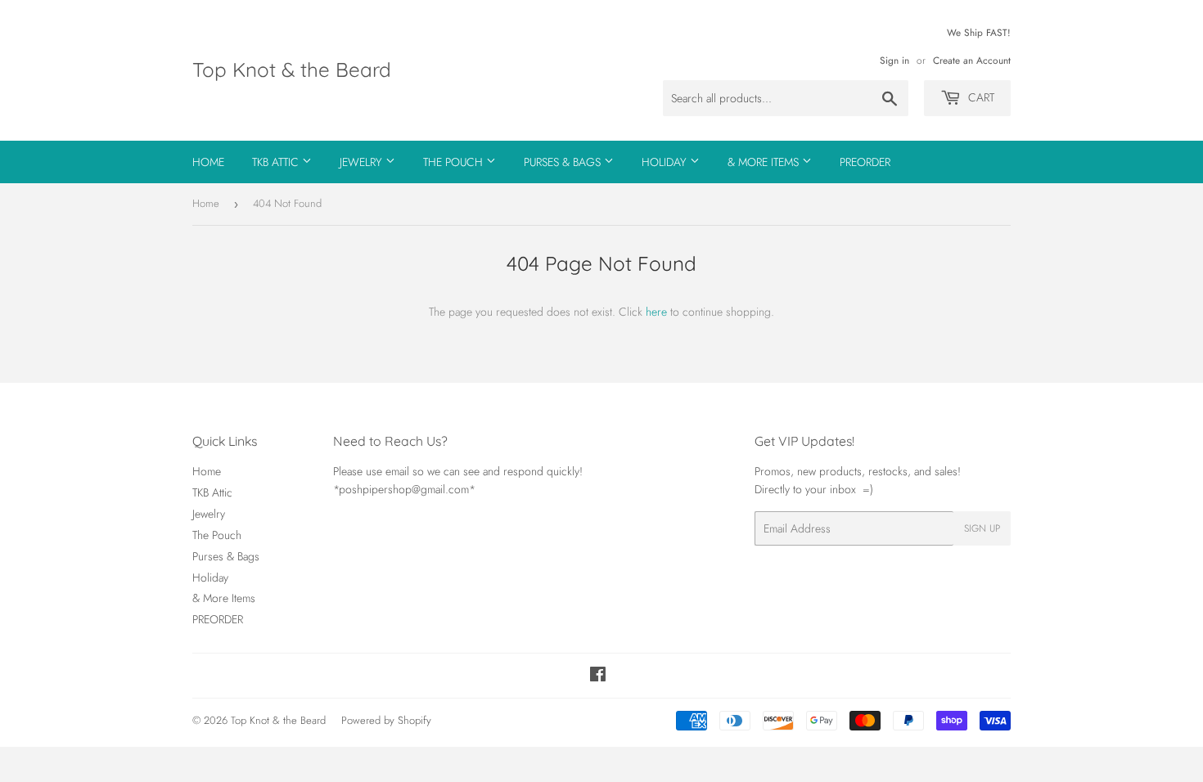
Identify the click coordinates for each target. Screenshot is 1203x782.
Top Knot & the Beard (291, 69)
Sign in (894, 60)
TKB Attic (277, 162)
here (656, 311)
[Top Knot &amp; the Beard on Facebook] (597, 676)
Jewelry (362, 162)
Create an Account (972, 60)
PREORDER (865, 162)
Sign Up (982, 528)
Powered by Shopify (386, 720)
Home (208, 162)
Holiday (666, 162)
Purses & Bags (564, 162)
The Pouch (454, 162)
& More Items (765, 162)
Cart (979, 97)
